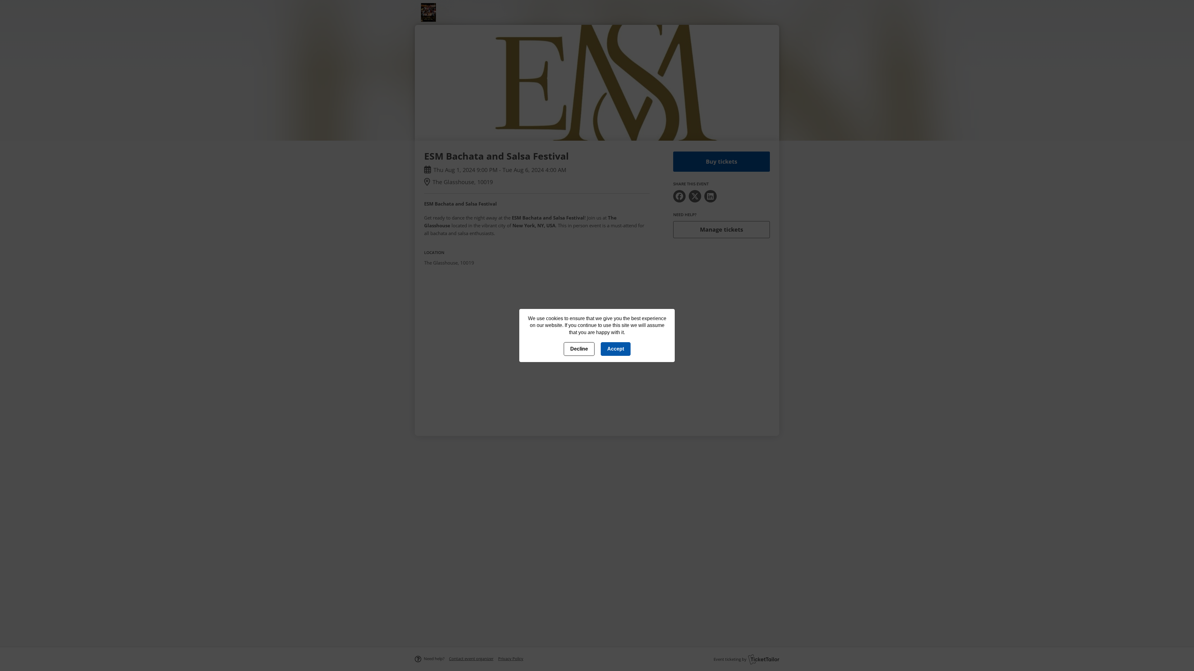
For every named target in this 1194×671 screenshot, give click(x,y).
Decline (579, 348)
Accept (615, 348)
